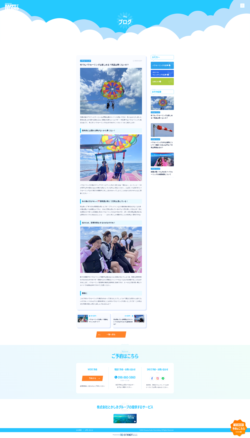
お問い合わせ (89, 430)
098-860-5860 (126, 377)
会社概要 (79, 430)
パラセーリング (85, 61)
